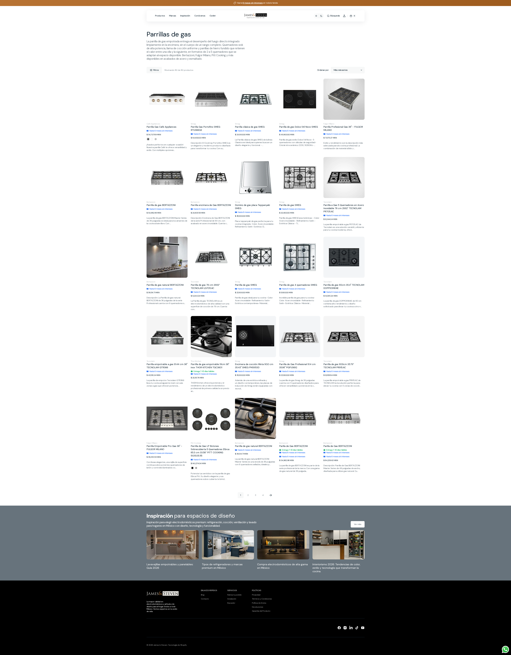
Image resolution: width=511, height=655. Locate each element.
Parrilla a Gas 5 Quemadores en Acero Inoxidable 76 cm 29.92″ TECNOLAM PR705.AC (343, 208)
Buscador (231, 603)
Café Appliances (153, 124)
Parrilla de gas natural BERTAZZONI (165, 284)
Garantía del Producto (261, 611)
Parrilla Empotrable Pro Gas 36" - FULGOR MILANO (164, 448)
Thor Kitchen (196, 361)
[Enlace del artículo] (173, 551)
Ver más (357, 524)
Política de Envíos (259, 603)
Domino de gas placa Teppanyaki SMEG (252, 207)
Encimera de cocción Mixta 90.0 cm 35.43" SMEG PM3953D (254, 366)
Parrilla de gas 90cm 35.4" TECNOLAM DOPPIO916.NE (343, 286)
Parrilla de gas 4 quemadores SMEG (298, 284)
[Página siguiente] (270, 495)
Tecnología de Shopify (177, 645)
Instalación (231, 599)
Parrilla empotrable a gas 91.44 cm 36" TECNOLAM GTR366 (167, 366)
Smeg (193, 124)
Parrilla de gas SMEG (290, 205)
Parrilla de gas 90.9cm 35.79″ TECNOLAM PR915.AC (338, 366)
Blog (202, 595)
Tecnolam (327, 202)
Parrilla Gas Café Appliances (161, 126)
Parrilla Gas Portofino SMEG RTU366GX (205, 128)
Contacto (205, 599)
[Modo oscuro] (319, 15)
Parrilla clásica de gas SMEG (250, 126)
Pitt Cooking (196, 443)
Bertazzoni (151, 202)
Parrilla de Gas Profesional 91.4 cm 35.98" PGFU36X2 (297, 366)
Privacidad (256, 595)
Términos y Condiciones (262, 599)
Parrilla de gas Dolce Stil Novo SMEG (298, 126)
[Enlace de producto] (167, 115)
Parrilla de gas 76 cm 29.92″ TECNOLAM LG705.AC (205, 286)
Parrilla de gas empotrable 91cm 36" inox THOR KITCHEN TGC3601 (210, 366)
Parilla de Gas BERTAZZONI (293, 446)
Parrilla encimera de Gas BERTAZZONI (211, 205)
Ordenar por (323, 70)
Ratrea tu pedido (234, 595)
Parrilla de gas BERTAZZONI (161, 205)
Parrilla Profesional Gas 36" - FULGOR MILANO (343, 128)
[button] (333, 16)
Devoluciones (257, 607)
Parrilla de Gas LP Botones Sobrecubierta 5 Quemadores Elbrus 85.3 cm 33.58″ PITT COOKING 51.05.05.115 (210, 451)
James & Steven (160, 645)
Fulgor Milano (328, 124)
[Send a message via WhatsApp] (505, 649)
